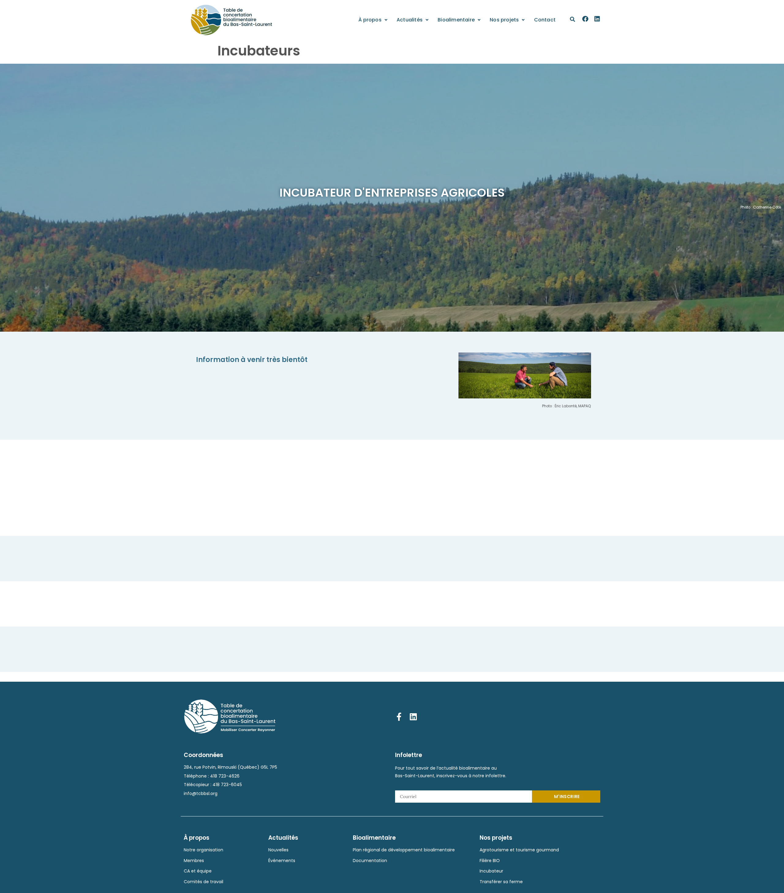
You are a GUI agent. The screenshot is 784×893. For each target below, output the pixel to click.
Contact (545, 19)
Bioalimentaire (456, 19)
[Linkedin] (597, 19)
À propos (370, 19)
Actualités (410, 19)
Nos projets (504, 19)
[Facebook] (585, 19)
